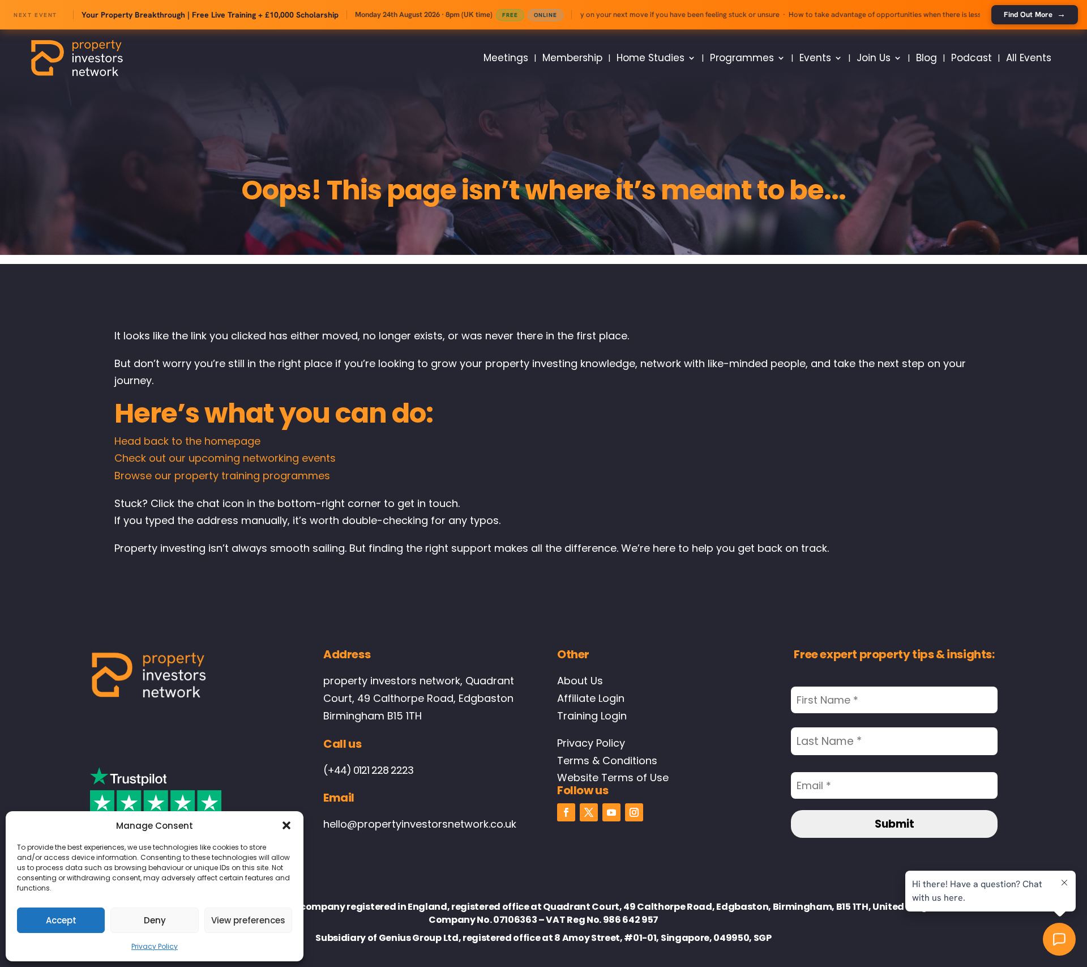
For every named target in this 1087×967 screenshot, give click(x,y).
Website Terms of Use (613, 777)
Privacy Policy (154, 946)
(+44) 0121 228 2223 (368, 770)
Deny (155, 920)
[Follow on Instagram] (634, 812)
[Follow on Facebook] (566, 812)
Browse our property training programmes (222, 475)
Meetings (505, 58)
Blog (926, 58)
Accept (61, 920)
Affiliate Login (590, 698)
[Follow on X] (589, 812)
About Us (580, 681)
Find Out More (1034, 14)
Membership (572, 58)
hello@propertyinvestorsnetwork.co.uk (419, 824)
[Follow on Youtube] (611, 812)
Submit (894, 824)
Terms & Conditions (607, 760)
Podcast (971, 58)
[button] (286, 825)
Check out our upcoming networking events (225, 458)
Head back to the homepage (187, 441)
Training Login (592, 716)
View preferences (248, 920)
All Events (1028, 58)
